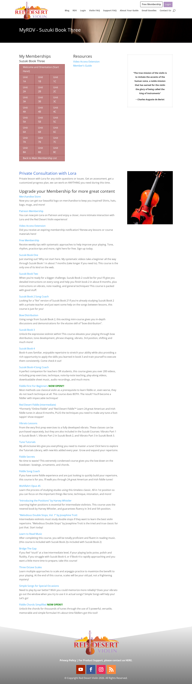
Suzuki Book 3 (27, 329)
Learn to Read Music (30, 534)
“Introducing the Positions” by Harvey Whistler (45, 500)
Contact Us (165, 10)
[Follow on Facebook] (90, 669)
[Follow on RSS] (111, 669)
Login (168, 4)
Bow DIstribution (28, 315)
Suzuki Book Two (28, 273)
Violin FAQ (94, 10)
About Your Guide (129, 10)
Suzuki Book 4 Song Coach (34, 367)
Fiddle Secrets (27, 456)
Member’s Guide (82, 65)
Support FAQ (110, 10)
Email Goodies (149, 10)
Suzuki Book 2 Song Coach (34, 296)
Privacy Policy (68, 660)
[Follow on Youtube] (80, 669)
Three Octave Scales (30, 567)
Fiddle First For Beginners (33, 386)
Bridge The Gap (28, 548)
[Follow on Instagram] (101, 669)
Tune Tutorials (27, 442)
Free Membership (151, 4)
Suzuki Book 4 (27, 348)
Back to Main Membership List (40, 158)
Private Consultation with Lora (47, 173)
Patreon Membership (31, 211)
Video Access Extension (86, 61)
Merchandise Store (30, 196)
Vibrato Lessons (28, 423)
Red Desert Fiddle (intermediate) (37, 404)
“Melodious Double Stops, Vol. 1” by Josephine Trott (48, 515)
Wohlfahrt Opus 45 (29, 486)
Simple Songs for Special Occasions (39, 586)
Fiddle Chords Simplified (33, 604)
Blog (67, 10)
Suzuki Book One (28, 255)
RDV (75, 10)
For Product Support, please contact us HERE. (105, 660)
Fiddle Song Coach (29, 471)
